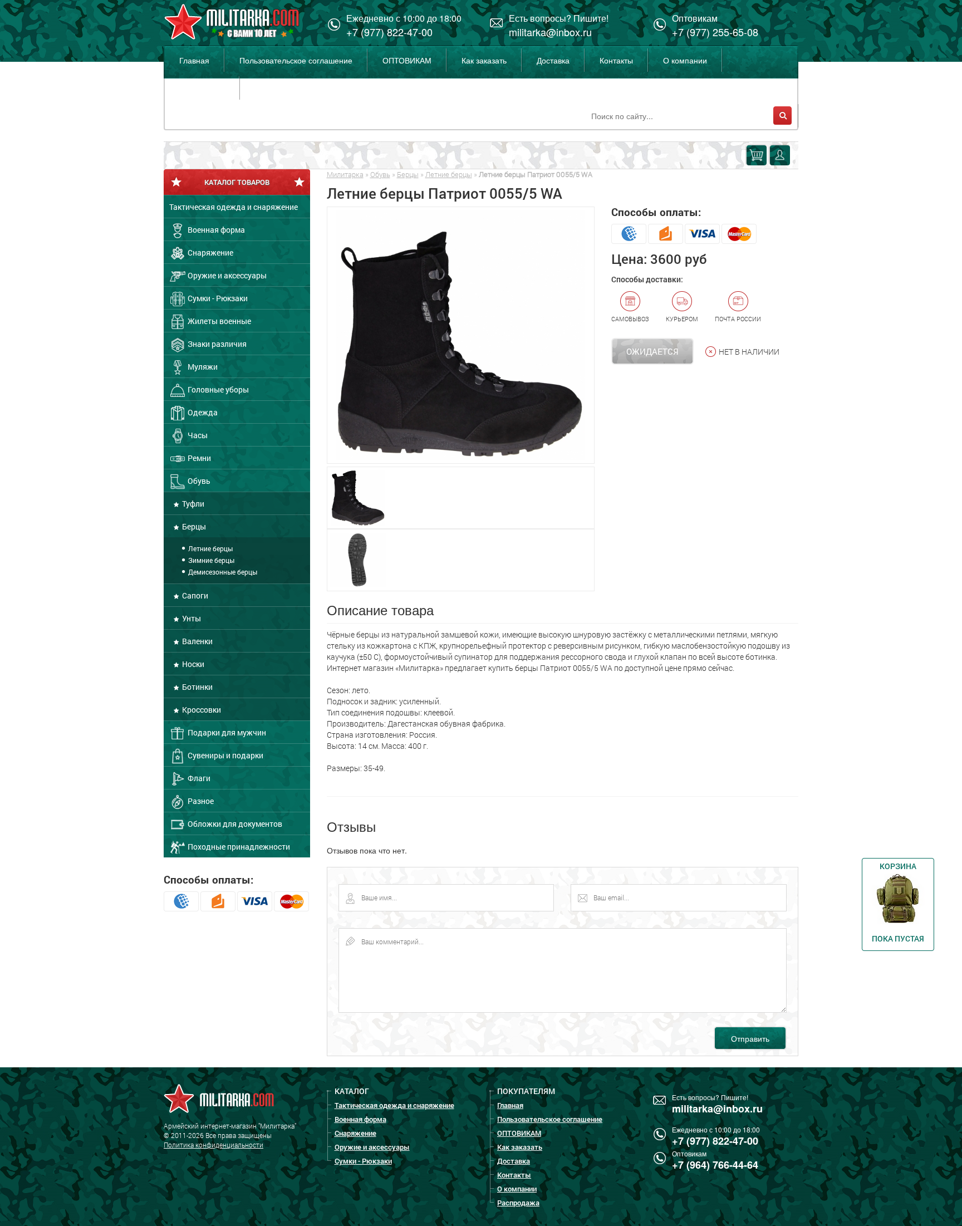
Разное (200, 801)
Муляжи (202, 366)
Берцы (193, 526)
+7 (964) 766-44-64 (715, 1165)
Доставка (553, 60)
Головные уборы (217, 389)
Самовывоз (630, 319)
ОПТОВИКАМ (406, 60)
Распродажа (201, 88)
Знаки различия (216, 344)
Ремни (198, 458)
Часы (197, 435)
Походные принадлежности (238, 846)
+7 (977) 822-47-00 (389, 31)
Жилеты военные (218, 321)
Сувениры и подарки (224, 755)
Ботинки (196, 686)
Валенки (196, 641)
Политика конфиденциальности (213, 1144)
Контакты (616, 60)
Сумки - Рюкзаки (217, 298)
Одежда (202, 412)
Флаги (198, 778)
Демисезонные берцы (221, 571)
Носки (192, 664)
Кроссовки (200, 709)
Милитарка (345, 174)
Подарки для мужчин (226, 732)
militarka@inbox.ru (550, 31)
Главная (194, 60)
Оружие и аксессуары (226, 275)
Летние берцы (209, 548)
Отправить (750, 1038)
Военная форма (215, 229)
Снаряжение (209, 252)
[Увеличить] (461, 335)
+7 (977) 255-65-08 (715, 31)
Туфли (192, 503)
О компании (685, 60)
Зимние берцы (210, 560)
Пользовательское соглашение (295, 60)
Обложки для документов (234, 823)
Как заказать (484, 60)
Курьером (682, 319)
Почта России (738, 319)
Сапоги (194, 595)
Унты (190, 618)
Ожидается (652, 351)
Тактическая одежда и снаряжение (233, 207)
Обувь (198, 480)
